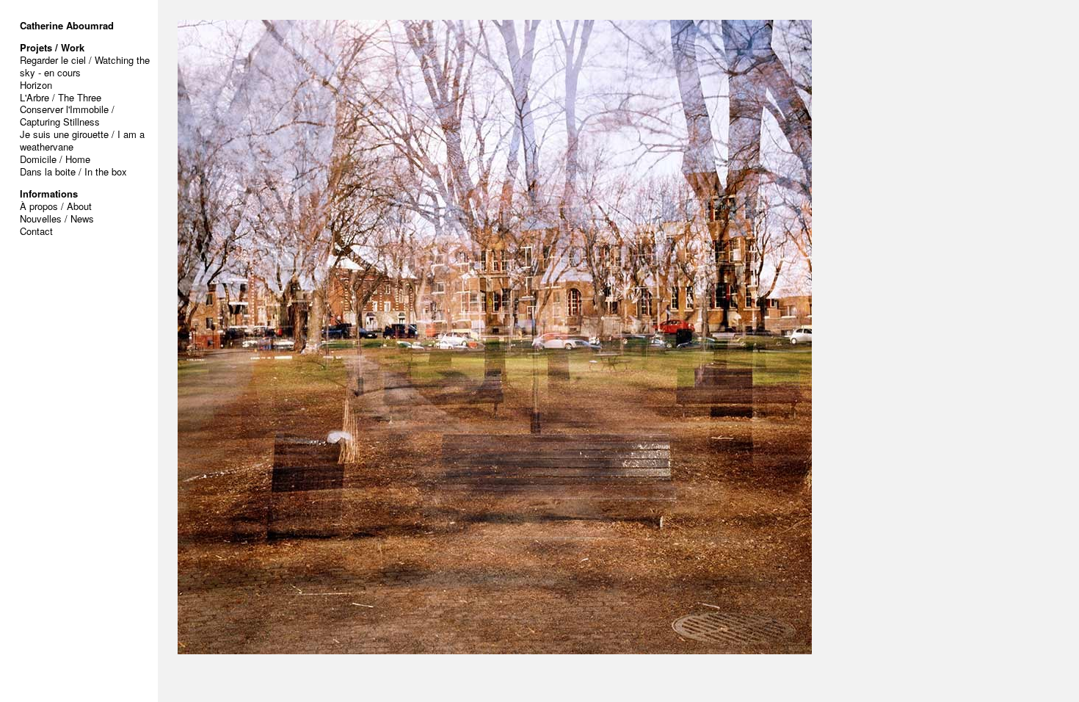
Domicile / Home (55, 159)
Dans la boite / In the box (73, 171)
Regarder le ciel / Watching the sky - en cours (85, 66)
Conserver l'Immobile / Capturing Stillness (67, 115)
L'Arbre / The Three (60, 97)
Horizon (36, 85)
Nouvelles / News (57, 218)
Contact (36, 231)
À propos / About (56, 206)
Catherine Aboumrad (67, 25)
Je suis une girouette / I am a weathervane (82, 140)
